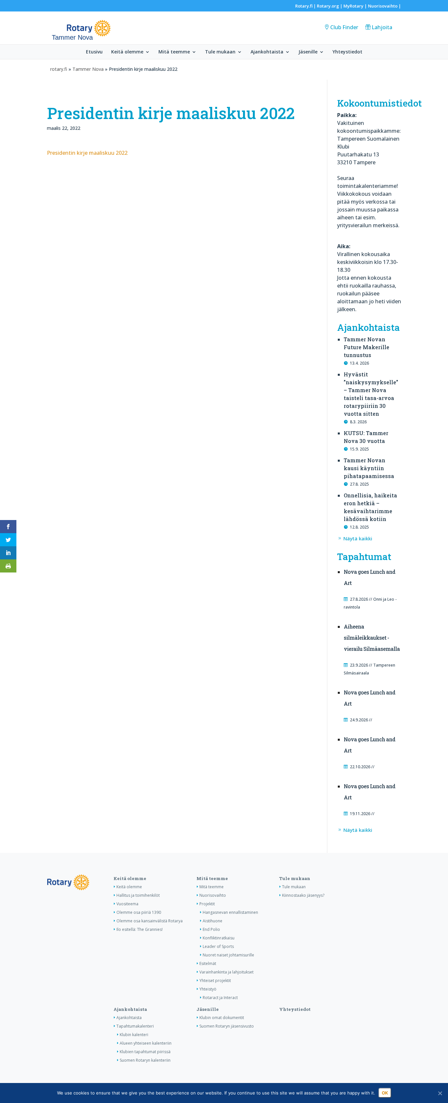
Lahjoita (382, 27)
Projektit (207, 904)
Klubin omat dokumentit (221, 1017)
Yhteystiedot (347, 52)
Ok (385, 1092)
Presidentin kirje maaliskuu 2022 (87, 152)
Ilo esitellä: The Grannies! (139, 929)
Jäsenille (307, 52)
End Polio (211, 929)
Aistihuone (212, 921)
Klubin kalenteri (134, 1034)
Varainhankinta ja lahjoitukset (226, 972)
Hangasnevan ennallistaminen (230, 912)
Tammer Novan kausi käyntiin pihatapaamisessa (369, 468)
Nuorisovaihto (382, 6)
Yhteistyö (207, 989)
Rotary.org (328, 6)
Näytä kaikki (357, 538)
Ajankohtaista (267, 52)
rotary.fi (58, 69)
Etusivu (94, 52)
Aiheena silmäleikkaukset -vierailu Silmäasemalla (372, 637)
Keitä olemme (127, 52)
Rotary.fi (304, 6)
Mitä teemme (174, 52)
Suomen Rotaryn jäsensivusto (226, 1026)
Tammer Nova (88, 69)
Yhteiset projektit (215, 980)
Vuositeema (127, 904)
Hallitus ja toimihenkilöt (138, 895)
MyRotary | (355, 6)
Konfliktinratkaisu (218, 938)
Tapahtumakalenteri (135, 1026)
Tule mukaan (220, 52)
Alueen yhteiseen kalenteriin (146, 1043)
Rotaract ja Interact (220, 997)
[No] (440, 1093)
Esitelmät (207, 963)
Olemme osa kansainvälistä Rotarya (149, 921)
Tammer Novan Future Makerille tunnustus (366, 347)
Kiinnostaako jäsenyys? (303, 895)
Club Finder (344, 27)
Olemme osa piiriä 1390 (138, 912)
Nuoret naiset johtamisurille (228, 955)
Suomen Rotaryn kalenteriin (145, 1060)
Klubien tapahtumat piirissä (145, 1051)
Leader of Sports (218, 946)
